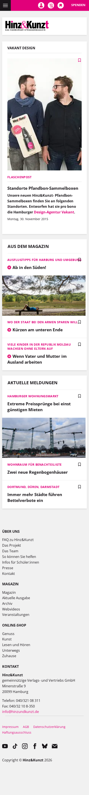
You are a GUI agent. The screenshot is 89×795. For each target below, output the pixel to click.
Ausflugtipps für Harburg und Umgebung (44, 260)
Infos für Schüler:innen (20, 562)
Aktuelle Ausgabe (16, 597)
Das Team (10, 551)
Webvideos (11, 609)
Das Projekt (11, 545)
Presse (7, 568)
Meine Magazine (51, 5)
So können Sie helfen (19, 556)
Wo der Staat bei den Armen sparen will (42, 322)
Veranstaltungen (15, 614)
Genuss (8, 633)
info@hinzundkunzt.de (20, 711)
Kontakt (8, 573)
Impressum (10, 727)
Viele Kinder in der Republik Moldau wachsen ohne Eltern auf (39, 346)
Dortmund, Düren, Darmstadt (33, 487)
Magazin (9, 592)
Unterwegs (11, 650)
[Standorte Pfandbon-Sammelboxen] (44, 115)
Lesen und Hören (16, 644)
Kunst (7, 639)
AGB (26, 727)
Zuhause (9, 655)
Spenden (78, 5)
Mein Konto (41, 5)
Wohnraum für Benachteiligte (34, 464)
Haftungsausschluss (16, 732)
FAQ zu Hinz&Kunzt (18, 539)
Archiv (7, 603)
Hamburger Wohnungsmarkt (32, 396)
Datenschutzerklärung (49, 727)
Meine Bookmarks (60, 5)
